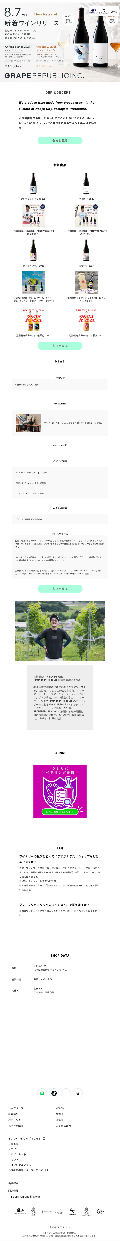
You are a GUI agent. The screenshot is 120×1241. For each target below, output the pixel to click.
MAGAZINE (60, 403)
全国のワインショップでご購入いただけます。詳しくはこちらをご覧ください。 (58, 913)
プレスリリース (60, 534)
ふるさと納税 (60, 507)
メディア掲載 (60, 461)
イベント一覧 (60, 445)
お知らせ (60, 377)
